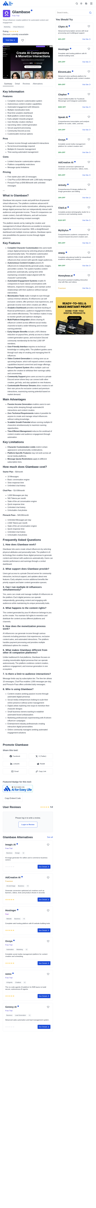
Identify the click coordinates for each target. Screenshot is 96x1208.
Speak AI (63, 117)
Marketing (7, 27)
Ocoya (9, 941)
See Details (43, 867)
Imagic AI (10, 844)
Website (9, 919)
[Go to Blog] (86, 3)
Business (9, 853)
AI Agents (9, 982)
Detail (17, 84)
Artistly (62, 185)
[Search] (76, 3)
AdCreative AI (13, 877)
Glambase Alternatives (18, 837)
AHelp (62, 253)
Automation (10, 949)
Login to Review (27, 824)
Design (17, 853)
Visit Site (9, 40)
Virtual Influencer (18, 27)
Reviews (26, 84)
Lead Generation (20, 1015)
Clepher (63, 94)
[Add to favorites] (22, 40)
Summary (8, 84)
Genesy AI (11, 1007)
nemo (8, 974)
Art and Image (10, 886)
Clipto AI (63, 26)
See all (50, 837)
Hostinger (11, 910)
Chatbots (18, 982)
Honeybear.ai (65, 275)
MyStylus (63, 230)
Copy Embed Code (13, 798)
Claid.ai (62, 207)
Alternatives (38, 84)
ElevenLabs (65, 72)
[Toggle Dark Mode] (81, 3)
